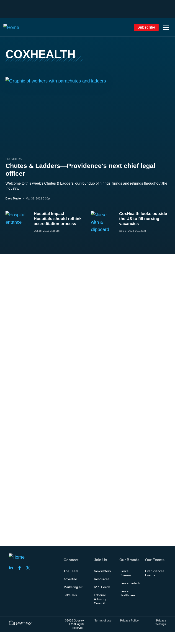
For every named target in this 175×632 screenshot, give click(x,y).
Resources (101, 579)
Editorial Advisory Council (100, 599)
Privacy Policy (129, 620)
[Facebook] (21, 568)
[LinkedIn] (12, 568)
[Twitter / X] (29, 568)
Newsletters (102, 571)
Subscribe (146, 27)
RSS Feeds (102, 587)
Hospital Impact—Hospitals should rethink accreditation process (58, 218)
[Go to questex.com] (20, 622)
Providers (13, 159)
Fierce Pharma (125, 573)
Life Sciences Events (154, 573)
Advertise (70, 579)
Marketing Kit (73, 587)
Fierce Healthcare (127, 593)
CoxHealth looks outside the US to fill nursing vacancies (143, 218)
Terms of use (103, 620)
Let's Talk (70, 595)
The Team (71, 571)
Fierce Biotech (129, 583)
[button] (166, 27)
